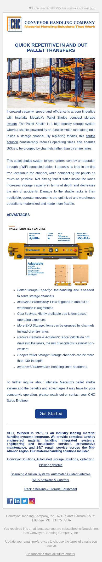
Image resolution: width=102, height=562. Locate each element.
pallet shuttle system (28, 161)
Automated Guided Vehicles (70, 474)
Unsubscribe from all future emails (50, 554)
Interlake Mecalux (59, 382)
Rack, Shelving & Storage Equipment (50, 489)
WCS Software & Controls (50, 480)
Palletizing (87, 459)
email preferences (36, 541)
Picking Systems (50, 465)
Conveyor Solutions (21, 459)
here (92, 8)
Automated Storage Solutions (57, 459)
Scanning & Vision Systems (30, 474)
